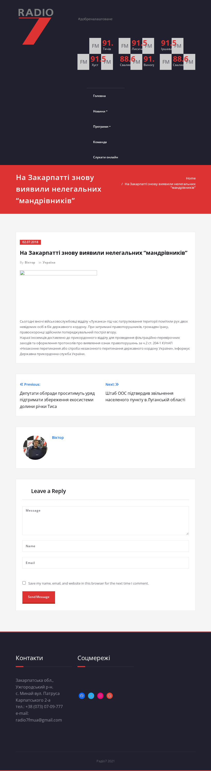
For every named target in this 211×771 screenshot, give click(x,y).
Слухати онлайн (105, 157)
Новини (99, 111)
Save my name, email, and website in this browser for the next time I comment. (88, 583)
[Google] (110, 696)
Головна (99, 96)
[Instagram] (100, 696)
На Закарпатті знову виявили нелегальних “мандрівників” (160, 186)
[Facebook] (82, 696)
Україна (49, 262)
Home (191, 178)
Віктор (30, 262)
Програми (100, 126)
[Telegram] (91, 696)
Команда (100, 142)
